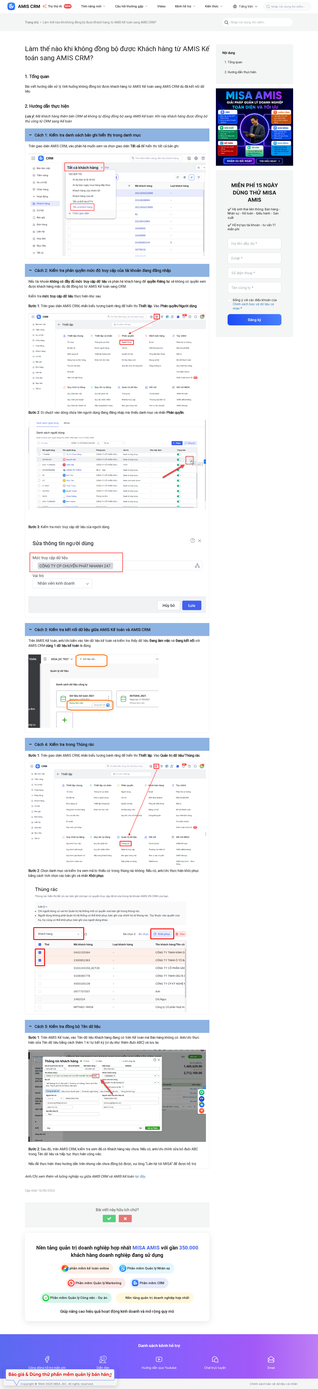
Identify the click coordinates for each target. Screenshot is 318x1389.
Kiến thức (211, 6)
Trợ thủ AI (59, 6)
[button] (117, 134)
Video (161, 6)
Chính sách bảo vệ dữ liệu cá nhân (273, 1384)
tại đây (140, 1176)
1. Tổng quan (233, 62)
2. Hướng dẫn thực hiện (240, 72)
